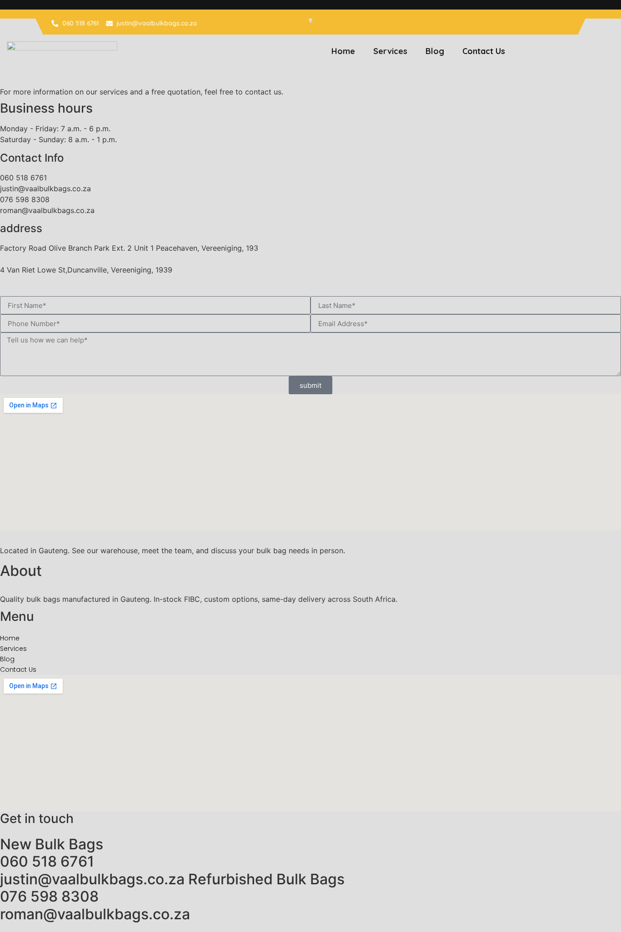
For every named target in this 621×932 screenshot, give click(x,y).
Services (390, 51)
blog (435, 51)
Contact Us (483, 51)
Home (343, 51)
